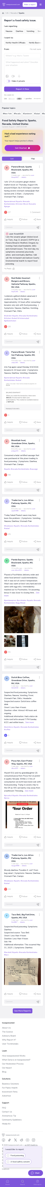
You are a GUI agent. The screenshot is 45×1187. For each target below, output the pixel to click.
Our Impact (7, 1067)
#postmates (21, 600)
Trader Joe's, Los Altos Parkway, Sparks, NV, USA (22, 503)
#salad (14, 318)
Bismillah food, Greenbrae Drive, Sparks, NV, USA (23, 443)
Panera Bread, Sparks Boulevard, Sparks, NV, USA (22, 169)
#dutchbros (8, 727)
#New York (7, 113)
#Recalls (17, 113)
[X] (15, 1140)
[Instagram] (33, 1140)
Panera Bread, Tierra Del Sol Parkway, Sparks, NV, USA (23, 355)
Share (38, 219)
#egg (18, 603)
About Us (6, 1027)
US (7, 13)
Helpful (10, 219)
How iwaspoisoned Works (13, 1055)
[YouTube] (27, 1140)
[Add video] (13, 76)
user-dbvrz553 (16, 570)
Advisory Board (9, 1035)
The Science (7, 1031)
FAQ (4, 1107)
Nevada (14, 13)
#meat (22, 603)
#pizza (6, 798)
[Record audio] (19, 76)
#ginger (7, 206)
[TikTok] (9, 1140)
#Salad (37, 113)
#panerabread (9, 201)
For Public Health (10, 1087)
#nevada (26, 201)
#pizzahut (8, 795)
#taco (6, 955)
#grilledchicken (10, 321)
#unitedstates (9, 204)
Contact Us (7, 1111)
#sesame (32, 204)
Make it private (18, 81)
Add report (38, 1185)
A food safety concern (20, 1161)
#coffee (7, 729)
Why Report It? (9, 1039)
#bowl (25, 204)
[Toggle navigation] (40, 4)
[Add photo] (7, 76)
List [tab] (12, 158)
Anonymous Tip (9, 1115)
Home (7, 1185)
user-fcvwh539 (16, 234)
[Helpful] (13, 268)
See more (29, 722)
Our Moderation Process (13, 1063)
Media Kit (6, 1123)
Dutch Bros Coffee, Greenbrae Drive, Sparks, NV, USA (23, 680)
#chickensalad (23, 318)
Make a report (30, 4)
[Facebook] (3, 1140)
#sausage (34, 469)
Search (22, 1185)
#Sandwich (27, 113)
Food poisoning (17, 1155)
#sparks (19, 201)
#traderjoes (8, 526)
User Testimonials (10, 1043)
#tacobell (8, 952)
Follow (24, 219)
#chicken (19, 204)
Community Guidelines (12, 1119)
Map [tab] (33, 158)
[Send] (37, 227)
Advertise (6, 1095)
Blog (4, 1071)
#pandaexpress (10, 600)
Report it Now (22, 89)
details (23, 177)
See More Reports (22, 1010)
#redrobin (8, 316)
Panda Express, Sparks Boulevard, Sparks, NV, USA (22, 562)
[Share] (39, 166)
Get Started (21, 148)
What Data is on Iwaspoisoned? (16, 1059)
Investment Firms (10, 1091)
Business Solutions (10, 1083)
